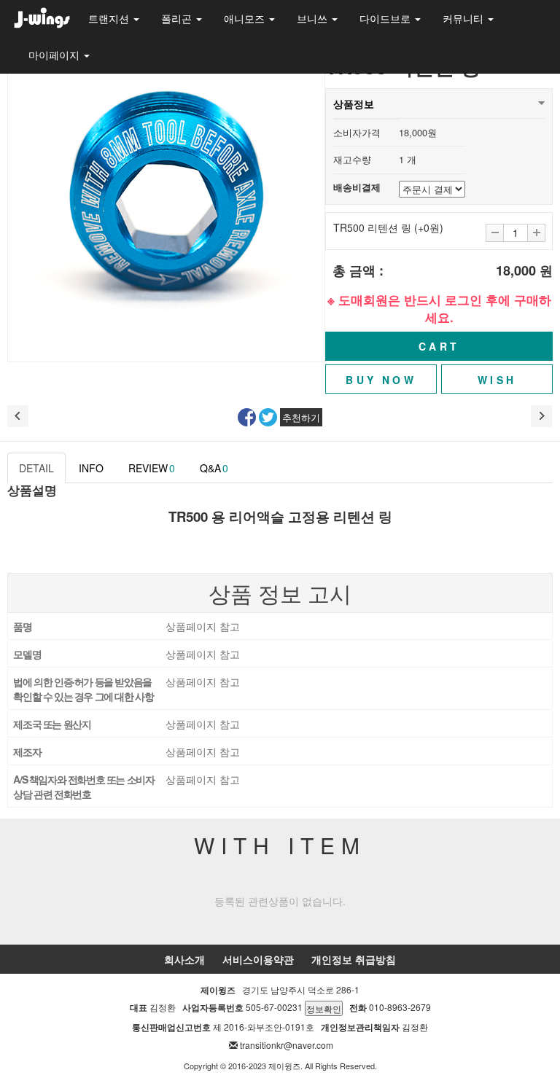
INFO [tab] (91, 468)
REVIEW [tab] (151, 468)
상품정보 (353, 103)
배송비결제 (357, 187)
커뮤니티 (464, 18)
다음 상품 (542, 416)
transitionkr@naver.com (286, 1045)
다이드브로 (386, 18)
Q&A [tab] (214, 468)
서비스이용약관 (258, 959)
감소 (495, 233)
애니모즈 (246, 18)
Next (305, 203)
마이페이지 (55, 54)
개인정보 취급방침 (353, 959)
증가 (536, 233)
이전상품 (18, 416)
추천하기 (301, 417)
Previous (27, 203)
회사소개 (184, 959)
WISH (497, 379)
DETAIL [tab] (36, 468)
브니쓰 (313, 18)
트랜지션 (110, 18)
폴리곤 (178, 18)
